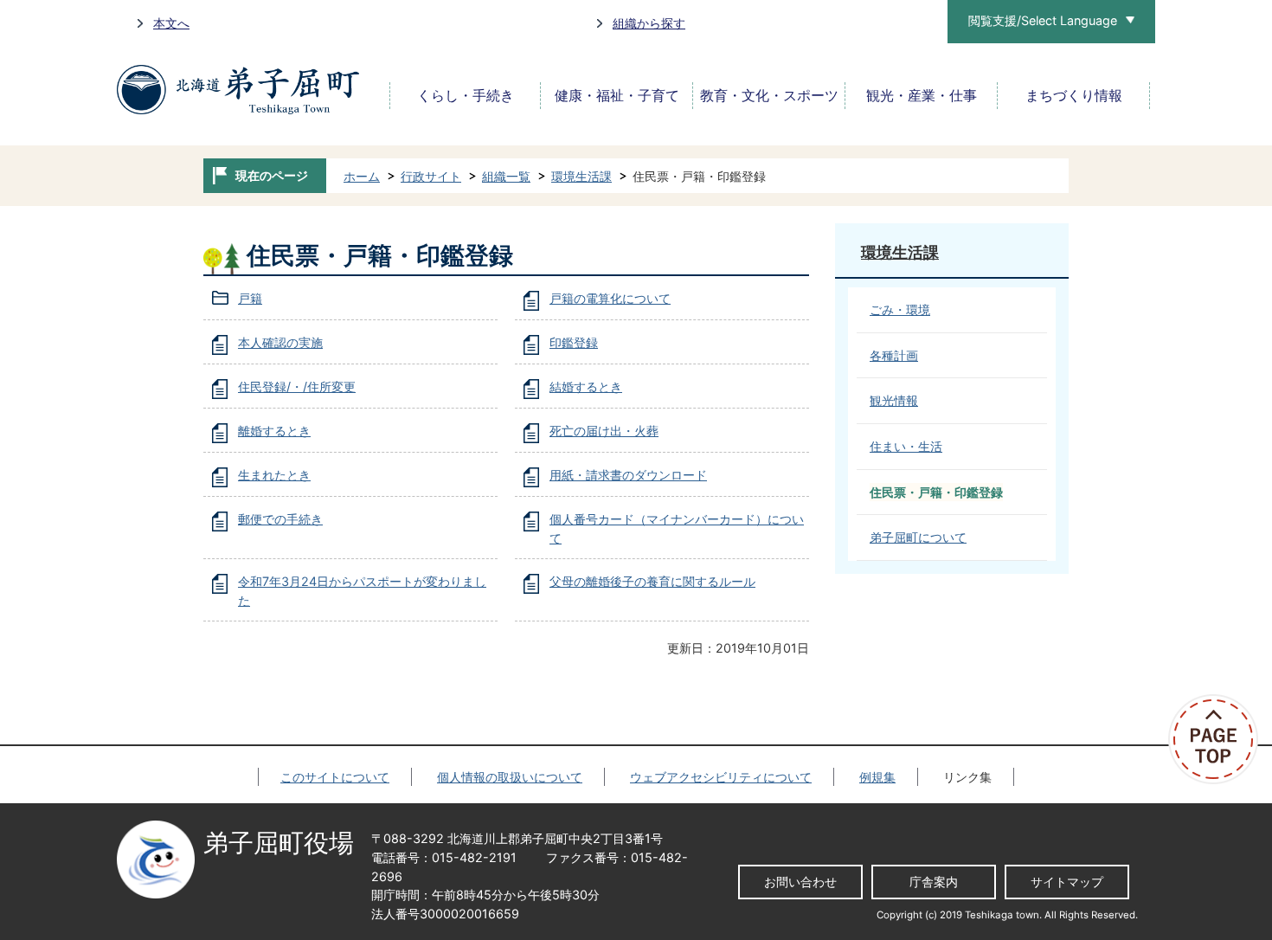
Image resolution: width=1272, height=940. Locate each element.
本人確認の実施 (280, 342)
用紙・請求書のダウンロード (628, 474)
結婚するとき (585, 386)
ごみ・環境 (900, 309)
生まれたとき (274, 474)
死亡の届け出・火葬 (603, 430)
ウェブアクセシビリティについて (721, 776)
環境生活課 (581, 176)
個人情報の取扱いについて (509, 776)
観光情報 (894, 400)
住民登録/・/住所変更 (297, 386)
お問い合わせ (800, 881)
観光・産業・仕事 (921, 95)
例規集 (877, 776)
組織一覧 (506, 176)
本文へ (171, 23)
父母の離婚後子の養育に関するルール (652, 581)
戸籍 (250, 298)
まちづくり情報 (1073, 95)
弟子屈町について (918, 537)
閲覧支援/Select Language (1042, 20)
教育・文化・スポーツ (769, 95)
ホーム (362, 176)
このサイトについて (334, 776)
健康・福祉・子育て (617, 95)
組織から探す (649, 23)
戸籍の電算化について (610, 298)
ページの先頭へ (1220, 739)
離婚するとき (274, 430)
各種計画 (894, 355)
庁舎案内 (933, 881)
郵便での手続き (280, 519)
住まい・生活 (906, 446)
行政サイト (431, 176)
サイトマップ (1067, 881)
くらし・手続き (465, 95)
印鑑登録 (573, 342)
